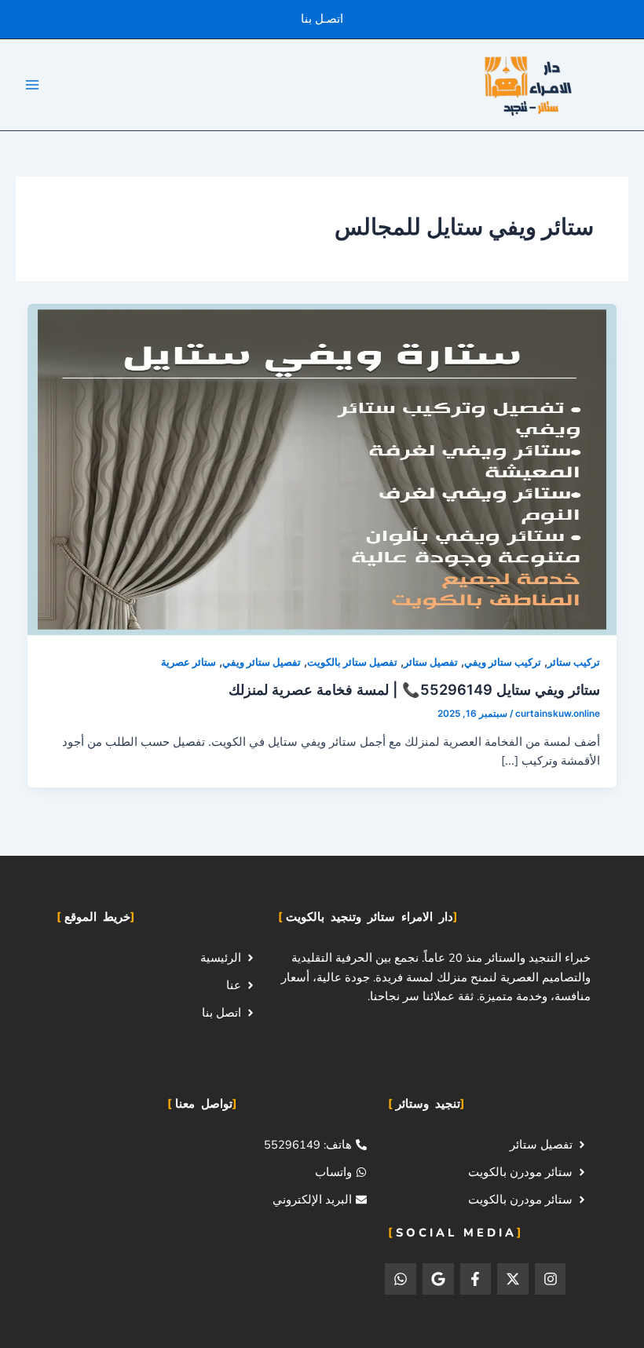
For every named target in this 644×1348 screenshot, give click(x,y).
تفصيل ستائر (431, 662)
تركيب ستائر (573, 662)
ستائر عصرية (188, 662)
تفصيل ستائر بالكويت (352, 662)
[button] (322, 19)
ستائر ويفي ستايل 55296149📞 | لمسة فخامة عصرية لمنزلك (414, 689)
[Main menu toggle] (32, 84)
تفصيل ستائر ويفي (261, 662)
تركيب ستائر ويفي (502, 662)
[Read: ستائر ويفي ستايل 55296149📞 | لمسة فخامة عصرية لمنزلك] (322, 469)
